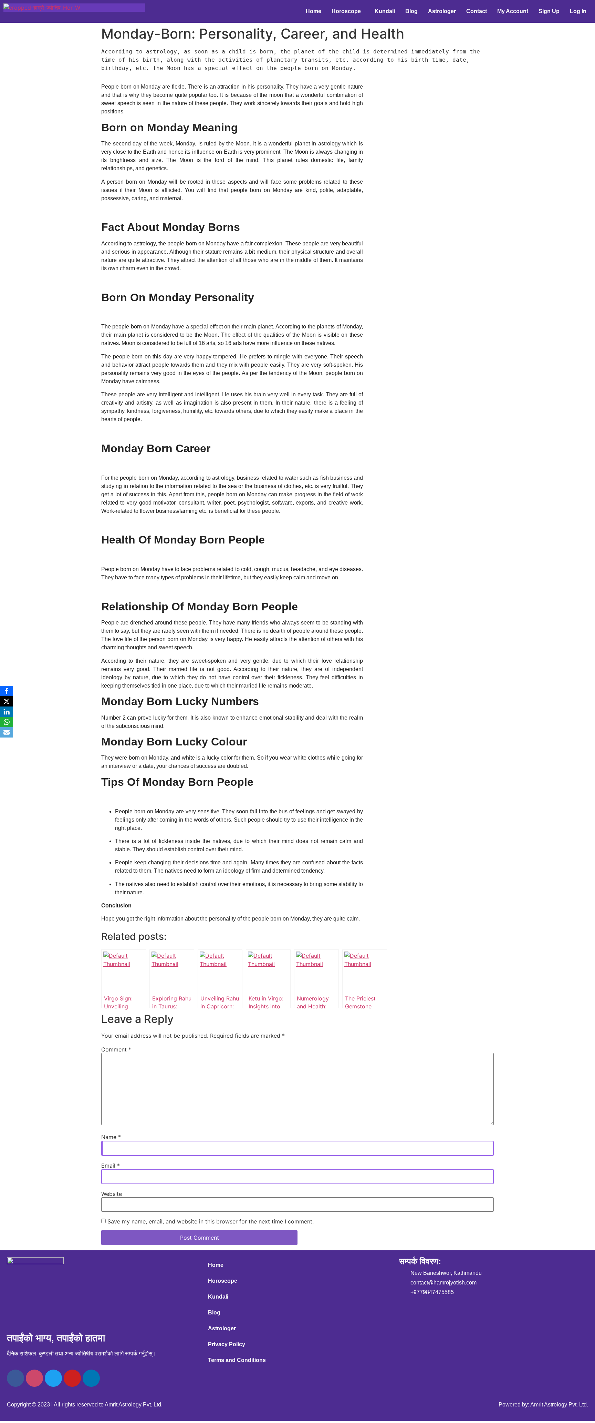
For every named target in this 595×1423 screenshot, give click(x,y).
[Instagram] (34, 1378)
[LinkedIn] (6, 712)
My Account (512, 11)
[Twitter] (53, 1378)
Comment (116, 1049)
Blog (411, 11)
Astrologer (442, 11)
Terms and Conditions (237, 1360)
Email (110, 1165)
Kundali (385, 11)
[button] (347, 11)
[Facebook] (15, 1378)
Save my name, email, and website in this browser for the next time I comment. (210, 1221)
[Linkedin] (91, 1378)
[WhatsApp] (6, 722)
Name (111, 1137)
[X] (6, 701)
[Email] (6, 732)
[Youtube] (72, 1378)
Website (111, 1194)
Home (313, 11)
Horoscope (346, 11)
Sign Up (549, 11)
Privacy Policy (226, 1344)
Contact (476, 11)
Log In (578, 11)
